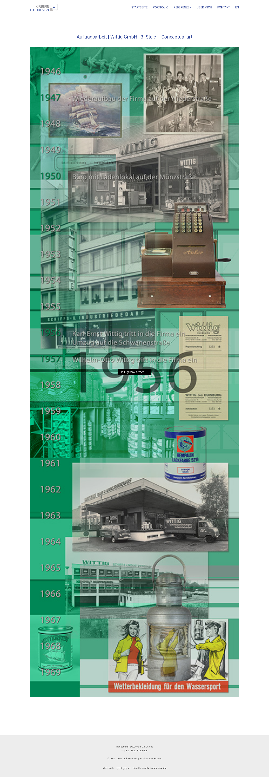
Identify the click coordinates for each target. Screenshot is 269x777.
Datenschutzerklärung (141, 746)
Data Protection (139, 750)
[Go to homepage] (44, 7)
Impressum (122, 746)
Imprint (125, 750)
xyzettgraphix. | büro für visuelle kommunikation (141, 768)
